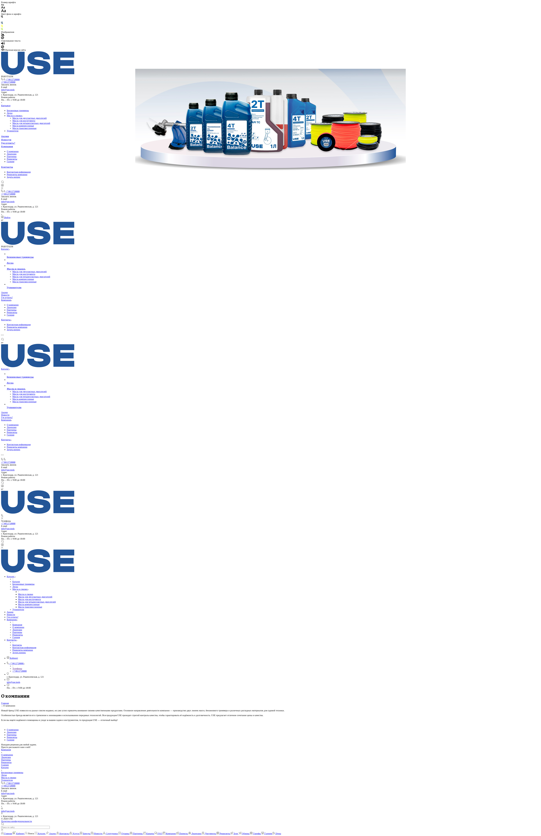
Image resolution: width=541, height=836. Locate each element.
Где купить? (8, 143)
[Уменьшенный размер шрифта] (2, 5)
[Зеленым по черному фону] (2, 29)
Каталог (6, 105)
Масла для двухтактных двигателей (29, 118)
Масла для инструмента (23, 120)
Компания (7, 146)
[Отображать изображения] (2, 35)
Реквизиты (12, 159)
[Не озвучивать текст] (2, 47)
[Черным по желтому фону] (2, 26)
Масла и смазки (14, 115)
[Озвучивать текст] (3, 44)
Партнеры (11, 156)
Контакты (7, 167)
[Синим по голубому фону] (2, 23)
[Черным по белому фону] (2, 17)
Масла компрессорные (23, 126)
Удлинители (12, 131)
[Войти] (2, 186)
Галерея (10, 161)
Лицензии (11, 154)
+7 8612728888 (12, 79)
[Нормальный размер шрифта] (3, 8)
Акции (5, 136)
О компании (13, 151)
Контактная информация (19, 172)
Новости (6, 139)
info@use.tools (8, 89)
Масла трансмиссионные (24, 128)
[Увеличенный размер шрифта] (3, 11)
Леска (9, 113)
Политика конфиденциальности (16, 821)
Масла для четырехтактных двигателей (31, 123)
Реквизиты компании (17, 174)
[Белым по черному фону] (2, 20)
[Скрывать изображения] (2, 38)
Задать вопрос (13, 177)
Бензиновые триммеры (18, 110)
